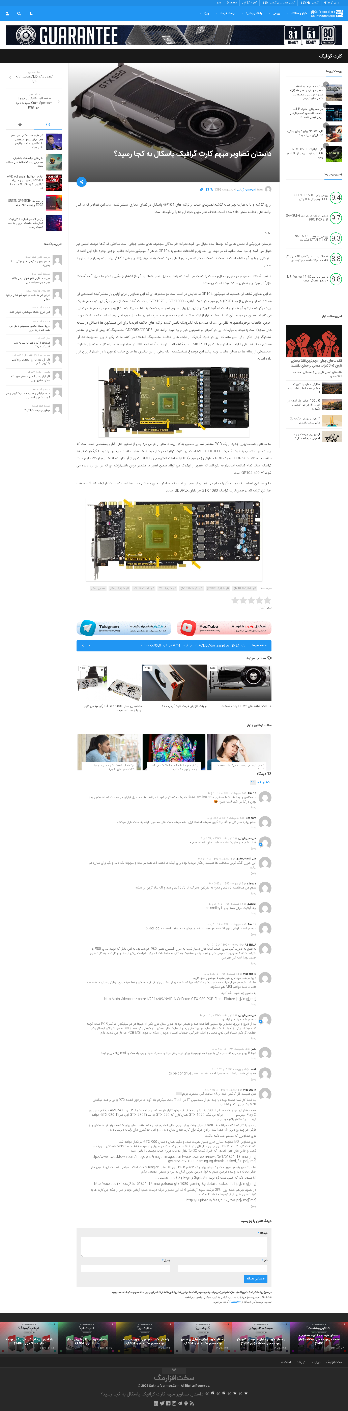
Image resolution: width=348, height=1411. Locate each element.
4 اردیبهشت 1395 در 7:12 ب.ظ (223, 945)
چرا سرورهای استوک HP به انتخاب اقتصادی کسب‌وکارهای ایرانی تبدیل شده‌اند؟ (306, 113)
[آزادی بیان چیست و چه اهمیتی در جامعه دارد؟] (332, 436)
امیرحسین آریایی (246, 189)
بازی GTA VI (331, 2)
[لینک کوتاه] (201, 189)
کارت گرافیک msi (167, 588)
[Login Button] (7, 13)
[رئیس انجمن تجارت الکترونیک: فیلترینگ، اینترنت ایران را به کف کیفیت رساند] (54, 223)
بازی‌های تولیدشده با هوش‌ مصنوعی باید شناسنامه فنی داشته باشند (24, 162)
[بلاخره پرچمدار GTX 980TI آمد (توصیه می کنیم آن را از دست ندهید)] (109, 683)
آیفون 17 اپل (249, 2)
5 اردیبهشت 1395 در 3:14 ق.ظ (226, 904)
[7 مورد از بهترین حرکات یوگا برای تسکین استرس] (332, 420)
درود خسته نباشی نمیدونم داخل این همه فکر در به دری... (29, 328)
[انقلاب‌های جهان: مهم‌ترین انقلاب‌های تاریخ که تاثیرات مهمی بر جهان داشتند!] (314, 341)
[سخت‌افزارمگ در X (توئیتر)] (162, 1403)
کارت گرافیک (330, 56)
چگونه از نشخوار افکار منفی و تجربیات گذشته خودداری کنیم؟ (113, 767)
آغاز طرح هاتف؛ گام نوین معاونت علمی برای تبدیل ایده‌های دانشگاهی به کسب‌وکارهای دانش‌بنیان (25, 141)
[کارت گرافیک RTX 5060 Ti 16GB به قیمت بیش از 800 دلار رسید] (334, 154)
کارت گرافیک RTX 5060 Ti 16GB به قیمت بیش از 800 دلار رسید (305, 153)
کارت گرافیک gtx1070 (218, 588)
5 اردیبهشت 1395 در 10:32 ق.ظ (226, 793)
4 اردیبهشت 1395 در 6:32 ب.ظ (221, 974)
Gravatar (234, 1302)
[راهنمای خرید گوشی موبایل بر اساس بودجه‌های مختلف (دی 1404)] (203, 1338)
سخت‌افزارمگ (334, 1362)
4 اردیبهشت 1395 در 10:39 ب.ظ (225, 924)
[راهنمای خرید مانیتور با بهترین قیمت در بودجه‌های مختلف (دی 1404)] (145, 1338)
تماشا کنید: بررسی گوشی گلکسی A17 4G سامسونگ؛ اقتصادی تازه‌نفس (307, 258)
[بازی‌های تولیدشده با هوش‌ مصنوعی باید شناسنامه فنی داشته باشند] (54, 162)
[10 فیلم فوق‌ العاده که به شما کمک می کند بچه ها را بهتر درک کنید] (174, 752)
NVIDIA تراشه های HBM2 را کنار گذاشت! (246, 706)
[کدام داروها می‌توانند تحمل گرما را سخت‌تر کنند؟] (238, 752)
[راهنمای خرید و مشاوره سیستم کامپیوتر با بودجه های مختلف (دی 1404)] (261, 1338)
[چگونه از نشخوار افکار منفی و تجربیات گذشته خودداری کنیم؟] (109, 752)
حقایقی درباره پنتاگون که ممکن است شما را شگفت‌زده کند (304, 388)
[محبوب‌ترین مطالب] (20, 125)
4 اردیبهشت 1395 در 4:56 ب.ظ (221, 1090)
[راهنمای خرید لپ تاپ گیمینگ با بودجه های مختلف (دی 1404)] (29, 1338)
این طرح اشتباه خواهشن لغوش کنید (29, 312)
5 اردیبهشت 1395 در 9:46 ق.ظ (224, 818)
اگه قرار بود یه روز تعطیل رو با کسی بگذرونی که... (30, 361)
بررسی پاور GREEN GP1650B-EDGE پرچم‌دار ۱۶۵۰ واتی (310, 197)
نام (264, 1260)
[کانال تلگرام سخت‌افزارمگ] (180, 1403)
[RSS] (192, 1403)
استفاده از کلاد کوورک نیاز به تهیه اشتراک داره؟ (31, 345)
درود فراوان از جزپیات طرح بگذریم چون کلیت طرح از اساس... (28, 395)
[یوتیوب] (224, 628)
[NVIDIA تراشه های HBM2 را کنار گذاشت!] (239, 683)
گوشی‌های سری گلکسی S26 (278, 2)
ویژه (206, 13)
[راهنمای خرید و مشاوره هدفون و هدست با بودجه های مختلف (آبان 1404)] (319, 1338)
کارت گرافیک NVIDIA (144, 588)
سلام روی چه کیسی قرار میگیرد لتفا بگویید (30, 263)
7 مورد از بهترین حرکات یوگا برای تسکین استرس (305, 420)
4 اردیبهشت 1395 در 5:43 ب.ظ (229, 1049)
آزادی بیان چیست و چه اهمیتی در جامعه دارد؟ (307, 436)
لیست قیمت (227, 13)
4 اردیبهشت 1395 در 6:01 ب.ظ (217, 1015)
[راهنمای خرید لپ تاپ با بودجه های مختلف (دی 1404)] (87, 1338)
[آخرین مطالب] (48, 125)
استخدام (286, 1362)
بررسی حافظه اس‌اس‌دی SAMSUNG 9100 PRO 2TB (307, 217)
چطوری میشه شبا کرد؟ (37, 410)
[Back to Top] (174, 1371)
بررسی (276, 13)
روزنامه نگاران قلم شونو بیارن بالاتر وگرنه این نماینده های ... (31, 280)
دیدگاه (258, 782)
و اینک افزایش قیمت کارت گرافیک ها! (184, 706)
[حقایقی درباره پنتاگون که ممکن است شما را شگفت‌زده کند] (332, 388)
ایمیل (166, 1260)
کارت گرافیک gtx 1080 (245, 588)
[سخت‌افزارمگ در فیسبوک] (168, 1403)
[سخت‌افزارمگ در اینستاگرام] (174, 1403)
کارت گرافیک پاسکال (119, 588)
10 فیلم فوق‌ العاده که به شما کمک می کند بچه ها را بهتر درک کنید (174, 767)
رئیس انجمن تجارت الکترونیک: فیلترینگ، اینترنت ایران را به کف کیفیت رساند (25, 223)
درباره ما (315, 1362)
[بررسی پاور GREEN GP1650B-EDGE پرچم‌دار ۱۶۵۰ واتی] (54, 203)
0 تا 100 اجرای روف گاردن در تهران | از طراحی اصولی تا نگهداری (303, 404)
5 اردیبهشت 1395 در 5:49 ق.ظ (217, 838)
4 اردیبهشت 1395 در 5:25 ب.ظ (228, 1069)
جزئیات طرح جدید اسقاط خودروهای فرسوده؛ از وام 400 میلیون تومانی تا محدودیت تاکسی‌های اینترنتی (306, 92)
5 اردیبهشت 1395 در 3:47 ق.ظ (226, 883)
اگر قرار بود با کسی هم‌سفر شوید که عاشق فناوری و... (30, 378)
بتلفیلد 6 (232, 2)
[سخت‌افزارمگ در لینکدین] (156, 1403)
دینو (219, 2)
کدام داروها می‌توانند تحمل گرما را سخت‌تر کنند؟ (239, 767)
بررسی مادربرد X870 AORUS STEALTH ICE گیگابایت (311, 238)
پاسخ (253, 807)
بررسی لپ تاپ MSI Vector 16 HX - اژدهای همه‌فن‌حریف (307, 279)
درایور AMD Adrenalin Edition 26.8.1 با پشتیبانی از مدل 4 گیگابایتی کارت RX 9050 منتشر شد (192, 645)
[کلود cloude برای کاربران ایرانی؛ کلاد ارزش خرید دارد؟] (334, 133)
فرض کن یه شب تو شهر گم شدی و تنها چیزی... (28, 297)
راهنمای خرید (254, 13)
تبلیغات (300, 1362)
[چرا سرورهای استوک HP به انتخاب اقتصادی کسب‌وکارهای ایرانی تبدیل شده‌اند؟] (334, 113)
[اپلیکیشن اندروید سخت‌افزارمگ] (186, 1403)
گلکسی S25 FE (309, 2)
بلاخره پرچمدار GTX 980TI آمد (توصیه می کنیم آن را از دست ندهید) (113, 708)
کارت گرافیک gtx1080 (191, 588)
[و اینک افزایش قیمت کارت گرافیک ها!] (174, 683)
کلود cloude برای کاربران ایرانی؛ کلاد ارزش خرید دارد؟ (305, 133)
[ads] (174, 35)
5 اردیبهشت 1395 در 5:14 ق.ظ (215, 859)
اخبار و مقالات (299, 13)
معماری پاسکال (98, 588)
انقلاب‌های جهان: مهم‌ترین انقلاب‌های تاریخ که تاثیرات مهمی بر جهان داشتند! (316, 363)
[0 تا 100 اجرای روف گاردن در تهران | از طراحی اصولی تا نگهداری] (332, 404)
